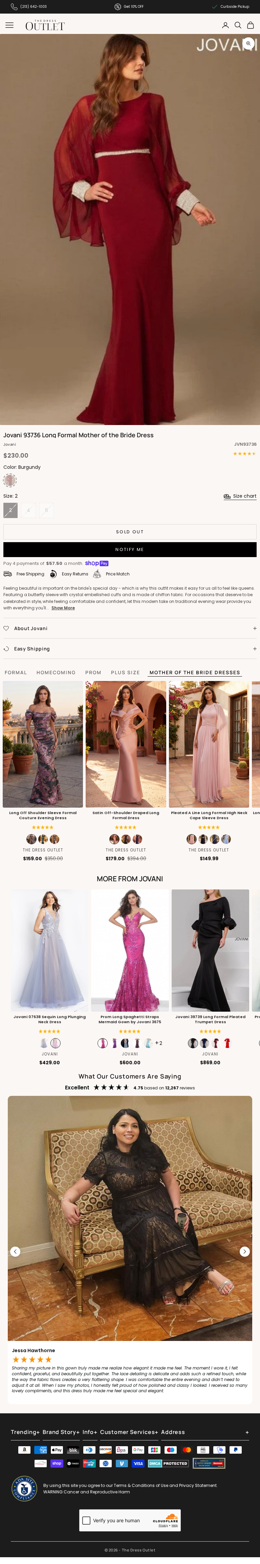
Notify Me (129, 549)
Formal (16, 672)
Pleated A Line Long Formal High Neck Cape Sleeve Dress (209, 815)
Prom (93, 672)
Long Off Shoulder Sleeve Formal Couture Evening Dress (43, 815)
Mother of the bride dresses (195, 672)
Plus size (125, 672)
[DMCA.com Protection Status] (168, 1463)
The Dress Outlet (43, 850)
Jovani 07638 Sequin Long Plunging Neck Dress (50, 1019)
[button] (43, 827)
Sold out (130, 532)
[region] (130, 1252)
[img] (126, 827)
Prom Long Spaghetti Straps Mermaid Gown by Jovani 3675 (130, 1019)
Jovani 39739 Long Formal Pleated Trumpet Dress (210, 1019)
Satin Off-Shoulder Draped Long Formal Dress (125, 815)
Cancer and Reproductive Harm (97, 1492)
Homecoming (56, 672)
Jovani (9, 444)
